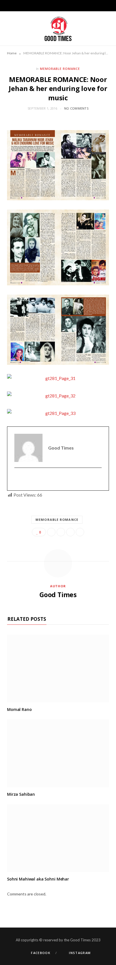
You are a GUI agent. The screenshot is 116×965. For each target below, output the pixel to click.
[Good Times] (58, 28)
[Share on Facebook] (51, 532)
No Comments (76, 108)
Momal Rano (19, 709)
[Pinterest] (70, 532)
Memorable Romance (60, 68)
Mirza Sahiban (21, 794)
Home (12, 53)
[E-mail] (17, 479)
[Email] (80, 532)
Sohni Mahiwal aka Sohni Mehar (38, 879)
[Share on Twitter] (61, 532)
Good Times (58, 594)
